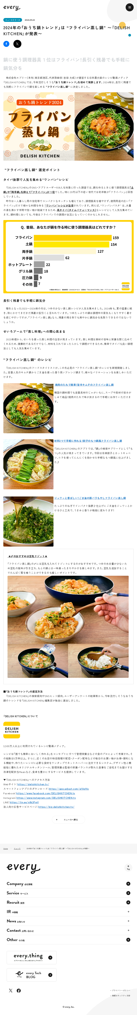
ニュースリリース (12, 20)
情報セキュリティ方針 (121, 996)
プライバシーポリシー (121, 990)
